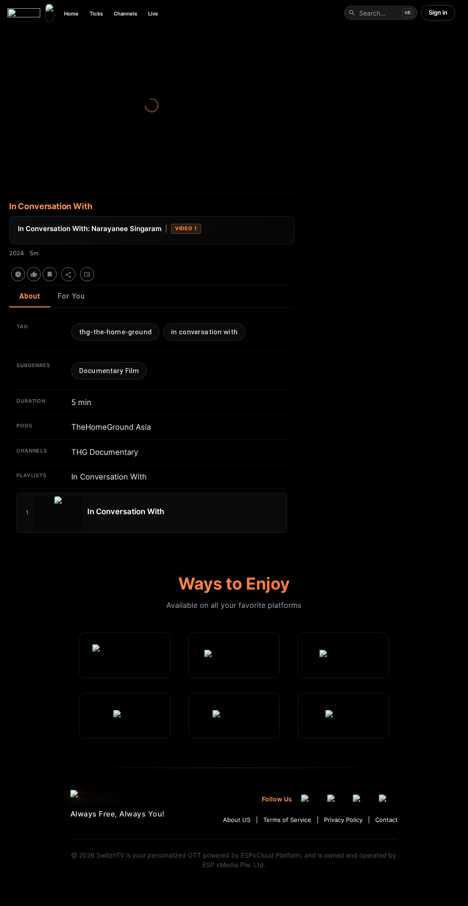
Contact (386, 819)
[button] (115, 332)
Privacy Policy (343, 819)
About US (236, 819)
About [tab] (30, 296)
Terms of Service (287, 819)
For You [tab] (71, 296)
